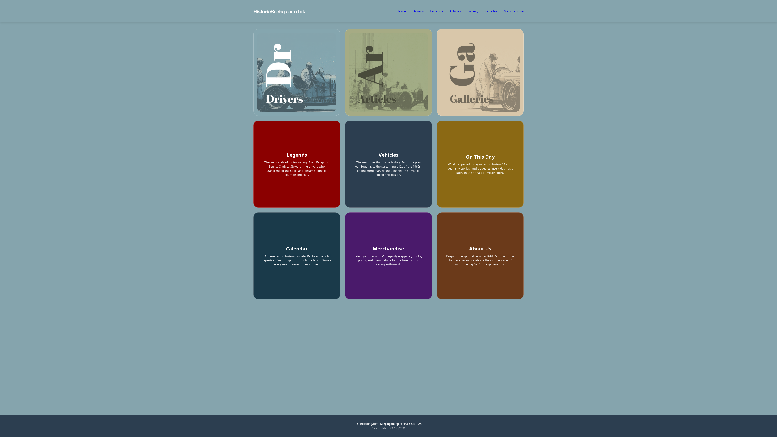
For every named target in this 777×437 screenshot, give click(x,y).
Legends (436, 11)
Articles (455, 11)
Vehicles (491, 11)
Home (401, 11)
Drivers (418, 11)
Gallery (472, 11)
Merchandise (514, 11)
